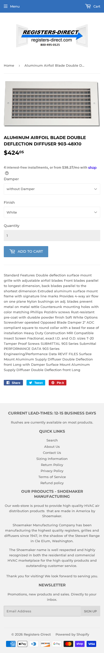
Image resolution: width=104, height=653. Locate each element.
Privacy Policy (52, 471)
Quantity (11, 225)
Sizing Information (52, 459)
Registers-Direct (37, 634)
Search (52, 440)
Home (9, 65)
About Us (52, 447)
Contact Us (52, 453)
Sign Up (90, 611)
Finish (9, 202)
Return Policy (52, 465)
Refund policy (52, 483)
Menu (15, 6)
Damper (11, 179)
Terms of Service (52, 477)
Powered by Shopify (72, 634)
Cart (96, 6)
